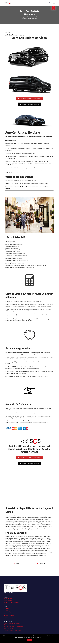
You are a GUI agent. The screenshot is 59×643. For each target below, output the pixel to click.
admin (17, 557)
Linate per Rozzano (9, 621)
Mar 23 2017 (8, 32)
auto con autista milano (32, 17)
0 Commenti (42, 557)
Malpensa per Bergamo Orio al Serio (13, 619)
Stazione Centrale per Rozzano (12, 616)
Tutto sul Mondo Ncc (9, 610)
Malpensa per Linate (9, 618)
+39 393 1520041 (8, 592)
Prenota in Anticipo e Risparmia (12, 623)
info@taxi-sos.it (8, 593)
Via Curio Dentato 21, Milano (11, 595)
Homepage (21, 17)
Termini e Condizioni (9, 608)
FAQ (5, 606)
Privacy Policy (7, 605)
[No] (57, 638)
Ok (29, 640)
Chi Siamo (6, 601)
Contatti (6, 603)
